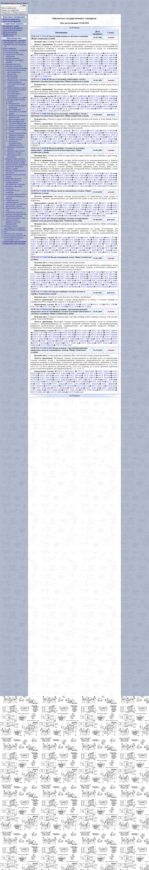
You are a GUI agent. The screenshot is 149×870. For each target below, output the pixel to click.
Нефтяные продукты (13, 178)
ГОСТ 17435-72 (98, 70)
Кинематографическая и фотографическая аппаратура (16, 72)
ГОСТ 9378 (41, 209)
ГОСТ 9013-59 (94, 180)
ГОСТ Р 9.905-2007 (107, 390)
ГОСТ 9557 (97, 244)
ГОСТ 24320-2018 (64, 173)
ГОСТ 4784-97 (109, 59)
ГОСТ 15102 (96, 211)
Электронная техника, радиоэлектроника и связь (15, 217)
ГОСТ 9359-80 (109, 64)
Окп (5, 232)
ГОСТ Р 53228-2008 (57, 392)
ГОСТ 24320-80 (42, 148)
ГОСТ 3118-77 (82, 333)
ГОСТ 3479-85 (80, 100)
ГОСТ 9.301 (62, 304)
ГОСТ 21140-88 (41, 72)
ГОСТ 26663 (43, 252)
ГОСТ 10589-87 (42, 68)
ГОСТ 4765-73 (94, 59)
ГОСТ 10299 (66, 209)
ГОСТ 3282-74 (65, 100)
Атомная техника (12, 52)
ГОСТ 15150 (109, 211)
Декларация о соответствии (14, 42)
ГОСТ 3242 (105, 205)
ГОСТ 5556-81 (65, 62)
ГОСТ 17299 (63, 213)
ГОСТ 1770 (42, 205)
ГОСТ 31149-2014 (71, 390)
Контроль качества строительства (10, 35)
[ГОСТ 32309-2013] (34, 191)
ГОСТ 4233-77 (80, 59)
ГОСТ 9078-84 (97, 335)
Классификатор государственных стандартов (15, 49)
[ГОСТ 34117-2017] (34, 218)
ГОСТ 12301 (77, 246)
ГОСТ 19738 (73, 306)
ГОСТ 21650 (50, 250)
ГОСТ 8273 (85, 242)
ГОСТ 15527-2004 (53, 141)
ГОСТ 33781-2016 (88, 390)
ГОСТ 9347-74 (39, 337)
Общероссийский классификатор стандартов (14, 227)
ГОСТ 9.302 (95, 130)
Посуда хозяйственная (17, 127)
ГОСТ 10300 (79, 209)
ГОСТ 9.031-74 (96, 53)
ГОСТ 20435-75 (95, 284)
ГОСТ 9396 (60, 244)
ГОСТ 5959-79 (51, 180)
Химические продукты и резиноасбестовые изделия (16, 213)
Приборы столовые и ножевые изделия (17, 138)
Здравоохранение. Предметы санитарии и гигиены (14, 60)
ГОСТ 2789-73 (94, 57)
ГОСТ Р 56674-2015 (44, 309)
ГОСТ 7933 (80, 207)
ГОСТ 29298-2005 (44, 76)
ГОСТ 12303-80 (64, 341)
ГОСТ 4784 (85, 240)
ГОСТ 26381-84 (103, 343)
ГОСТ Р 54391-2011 (44, 292)
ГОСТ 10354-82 (98, 280)
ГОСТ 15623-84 (110, 102)
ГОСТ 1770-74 (51, 57)
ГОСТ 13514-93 (95, 102)
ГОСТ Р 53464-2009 (97, 216)
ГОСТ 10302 (105, 209)
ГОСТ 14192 (70, 211)
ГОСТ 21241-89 (57, 72)
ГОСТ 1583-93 (64, 175)
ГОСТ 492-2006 (93, 106)
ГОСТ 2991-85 (109, 57)
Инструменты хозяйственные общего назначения (17, 105)
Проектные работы (10, 32)
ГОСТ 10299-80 (51, 66)
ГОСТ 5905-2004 (52, 109)
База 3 (25, 3)
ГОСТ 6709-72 (109, 62)
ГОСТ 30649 (86, 306)
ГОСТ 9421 (53, 209)
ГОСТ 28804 (69, 252)
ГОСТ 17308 (77, 213)
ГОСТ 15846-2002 (96, 74)
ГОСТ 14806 (83, 211)
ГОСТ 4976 (55, 207)
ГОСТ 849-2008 (108, 106)
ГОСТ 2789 (80, 205)
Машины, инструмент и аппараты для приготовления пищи (18, 117)
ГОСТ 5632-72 (80, 62)
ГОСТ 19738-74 (71, 104)
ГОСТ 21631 (104, 213)
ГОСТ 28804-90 (47, 345)
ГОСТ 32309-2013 (43, 191)
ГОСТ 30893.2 (83, 252)
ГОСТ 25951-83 (47, 74)
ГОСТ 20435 (91, 213)
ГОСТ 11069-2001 (59, 68)
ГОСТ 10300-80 (67, 66)
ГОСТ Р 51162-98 (43, 257)
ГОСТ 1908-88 (109, 98)
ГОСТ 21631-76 (72, 72)
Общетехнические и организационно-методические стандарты (15, 182)
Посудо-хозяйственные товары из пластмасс (17, 134)
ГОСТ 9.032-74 (111, 53)
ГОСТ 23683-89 (88, 72)
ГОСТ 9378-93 (94, 278)
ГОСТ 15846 (83, 248)
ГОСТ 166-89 (68, 55)
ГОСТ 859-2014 (110, 133)
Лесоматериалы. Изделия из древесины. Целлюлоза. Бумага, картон (16, 167)
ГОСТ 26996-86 (47, 106)
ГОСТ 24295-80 (103, 72)
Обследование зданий (11, 26)
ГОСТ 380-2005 (77, 106)
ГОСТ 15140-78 (52, 70)
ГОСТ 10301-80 (82, 66)
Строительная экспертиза (14, 24)
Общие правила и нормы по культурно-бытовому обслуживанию (16, 90)
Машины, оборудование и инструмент (16, 172)
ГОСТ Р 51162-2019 (65, 272)
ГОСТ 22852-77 (39, 287)
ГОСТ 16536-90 (83, 182)
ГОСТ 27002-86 (102, 287)
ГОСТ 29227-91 (79, 74)
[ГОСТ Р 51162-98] (34, 257)
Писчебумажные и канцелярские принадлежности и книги (16, 96)
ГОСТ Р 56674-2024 (85, 371)
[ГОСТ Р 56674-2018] (34, 348)
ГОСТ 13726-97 (92, 68)
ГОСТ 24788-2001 (71, 287)
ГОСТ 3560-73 (94, 100)
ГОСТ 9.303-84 (39, 98)
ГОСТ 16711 (96, 248)
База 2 (19, 3)
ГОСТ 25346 (104, 250)
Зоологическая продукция (17, 68)
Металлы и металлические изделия (16, 175)
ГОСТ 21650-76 (71, 343)
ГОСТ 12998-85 (41, 282)
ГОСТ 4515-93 (109, 100)
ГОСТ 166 (93, 203)
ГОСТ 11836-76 (76, 68)
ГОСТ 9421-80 (109, 278)
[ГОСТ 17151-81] (34, 36)
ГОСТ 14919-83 (110, 341)
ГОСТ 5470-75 (51, 62)
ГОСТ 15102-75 (88, 282)
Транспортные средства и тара (15, 209)
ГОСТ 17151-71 (63, 53)
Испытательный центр (11, 19)
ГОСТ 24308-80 (42, 79)
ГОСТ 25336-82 (60, 388)
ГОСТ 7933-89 (51, 64)
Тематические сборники (13, 234)
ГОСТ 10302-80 (98, 66)
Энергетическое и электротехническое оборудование (13, 222)
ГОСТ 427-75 (82, 55)
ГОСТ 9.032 (81, 203)
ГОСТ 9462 (84, 244)
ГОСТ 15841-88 (39, 104)
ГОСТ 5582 (97, 240)
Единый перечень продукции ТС (15, 45)
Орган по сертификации (12, 21)
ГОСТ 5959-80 (94, 62)
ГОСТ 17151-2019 (80, 53)
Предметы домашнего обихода (15, 148)
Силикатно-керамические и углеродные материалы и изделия (16, 196)
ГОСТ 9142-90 (94, 64)
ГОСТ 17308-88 (82, 70)
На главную (5, 3)
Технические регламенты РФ (15, 236)
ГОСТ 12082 (43, 211)
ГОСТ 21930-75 (47, 143)
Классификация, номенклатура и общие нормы (17, 111)
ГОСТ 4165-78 (65, 59)
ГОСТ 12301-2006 (48, 341)
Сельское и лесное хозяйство (13, 191)
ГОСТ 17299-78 (64, 284)
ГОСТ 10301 (92, 209)
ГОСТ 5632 (110, 240)
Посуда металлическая (17, 125)
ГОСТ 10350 (109, 244)
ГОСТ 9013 (97, 242)
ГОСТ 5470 (67, 207)
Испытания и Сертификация (14, 17)
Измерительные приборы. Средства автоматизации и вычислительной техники (16, 161)
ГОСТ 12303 (104, 246)
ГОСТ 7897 (73, 242)
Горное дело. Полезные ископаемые (15, 55)
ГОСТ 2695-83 (80, 57)
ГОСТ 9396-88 (67, 337)
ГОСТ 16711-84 (67, 70)
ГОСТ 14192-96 (108, 68)
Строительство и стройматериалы (12, 201)
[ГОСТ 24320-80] (34, 148)
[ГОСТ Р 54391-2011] (34, 292)
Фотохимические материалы (13, 156)
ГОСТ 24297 (91, 250)
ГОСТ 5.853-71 (63, 96)
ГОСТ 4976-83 (80, 276)
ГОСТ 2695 (67, 205)
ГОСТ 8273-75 (65, 64)
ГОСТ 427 (105, 203)
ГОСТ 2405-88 (65, 57)
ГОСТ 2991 (92, 205)
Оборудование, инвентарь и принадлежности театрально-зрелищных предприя (17, 83)
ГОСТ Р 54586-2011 (76, 392)
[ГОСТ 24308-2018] (34, 114)
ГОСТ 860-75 (109, 55)
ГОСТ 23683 (77, 250)
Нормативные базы (14, 38)
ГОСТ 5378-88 (99, 137)
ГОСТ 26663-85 (63, 74)
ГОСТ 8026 (92, 207)
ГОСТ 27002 (82, 216)
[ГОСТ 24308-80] (34, 79)
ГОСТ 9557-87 (96, 337)
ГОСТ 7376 (60, 242)
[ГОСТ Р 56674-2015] (34, 309)
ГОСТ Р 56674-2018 (65, 330)
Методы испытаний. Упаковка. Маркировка (17, 122)
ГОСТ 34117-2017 (43, 218)
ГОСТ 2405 (55, 205)
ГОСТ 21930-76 (87, 104)
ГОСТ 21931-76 (103, 104)
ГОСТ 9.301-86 (39, 55)
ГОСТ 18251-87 (55, 104)
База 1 (13, 3)
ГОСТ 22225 (63, 250)
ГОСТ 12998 (56, 211)
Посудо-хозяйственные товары (16, 101)
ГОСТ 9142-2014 (62, 380)
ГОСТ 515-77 (95, 55)
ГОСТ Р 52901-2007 (64, 345)
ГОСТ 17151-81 (42, 36)
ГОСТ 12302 (90, 246)
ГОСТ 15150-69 (103, 282)
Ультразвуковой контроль (12, 30)
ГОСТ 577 (110, 237)
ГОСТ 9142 (105, 207)
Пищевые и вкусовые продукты (14, 187)
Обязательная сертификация (15, 230)
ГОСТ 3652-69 (51, 59)
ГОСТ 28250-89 (62, 106)
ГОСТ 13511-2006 (87, 109)
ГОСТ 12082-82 (58, 384)
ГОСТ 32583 (97, 252)
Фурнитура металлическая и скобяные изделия (15, 143)
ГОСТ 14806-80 (72, 282)
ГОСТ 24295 (43, 216)
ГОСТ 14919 (43, 248)
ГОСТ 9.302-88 (54, 55)
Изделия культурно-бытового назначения (14, 65)
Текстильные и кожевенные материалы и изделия (16, 205)
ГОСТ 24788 (56, 216)
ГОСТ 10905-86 (108, 180)
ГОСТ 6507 (48, 242)
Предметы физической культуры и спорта (16, 152)
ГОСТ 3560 (42, 207)
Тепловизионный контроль (13, 28)
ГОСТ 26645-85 (87, 287)
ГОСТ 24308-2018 (79, 96)
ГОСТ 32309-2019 (64, 203)
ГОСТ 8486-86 (80, 64)
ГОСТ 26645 (69, 216)
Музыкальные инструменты (12, 77)
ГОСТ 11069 (50, 246)
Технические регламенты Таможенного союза (13, 239)
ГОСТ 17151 (50, 213)
